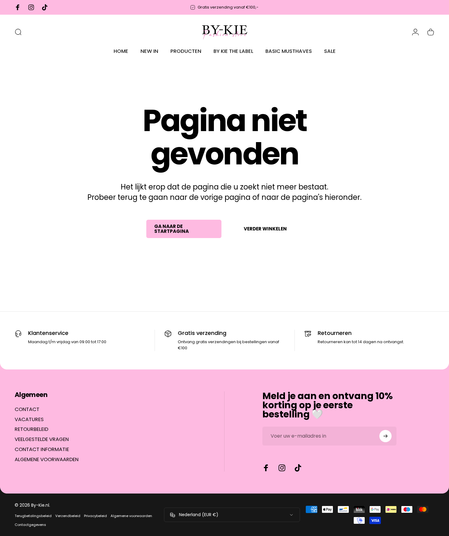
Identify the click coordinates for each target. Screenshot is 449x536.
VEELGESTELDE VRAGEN (42, 440)
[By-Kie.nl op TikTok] (297, 468)
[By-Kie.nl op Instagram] (282, 468)
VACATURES (29, 420)
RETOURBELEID (31, 430)
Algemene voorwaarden (131, 515)
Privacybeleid (95, 515)
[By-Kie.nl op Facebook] (266, 468)
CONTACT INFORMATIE (42, 450)
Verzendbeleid (67, 515)
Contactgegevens (30, 524)
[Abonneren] (385, 436)
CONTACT (27, 409)
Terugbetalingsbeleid (33, 515)
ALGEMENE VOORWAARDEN (46, 460)
